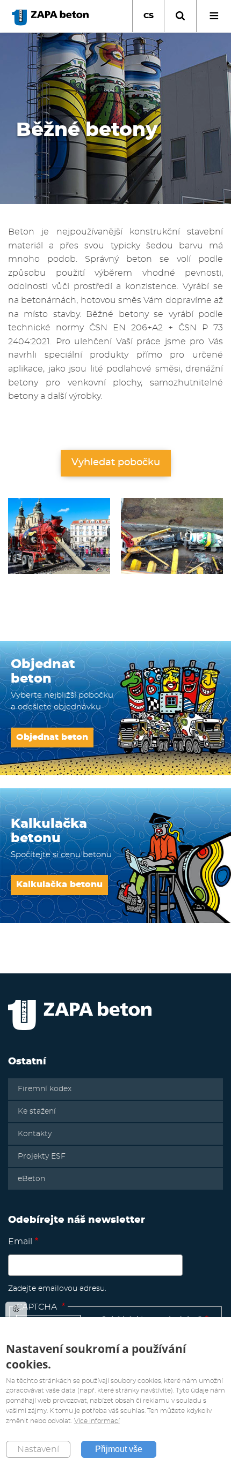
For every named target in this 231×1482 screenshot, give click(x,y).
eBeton (31, 1179)
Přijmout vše (118, 1449)
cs (148, 16)
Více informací (97, 1421)
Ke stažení (37, 1111)
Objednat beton (52, 737)
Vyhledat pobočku (115, 462)
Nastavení (38, 1449)
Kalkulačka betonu (59, 884)
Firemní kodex (44, 1089)
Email (20, 1241)
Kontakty (35, 1134)
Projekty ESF (42, 1156)
